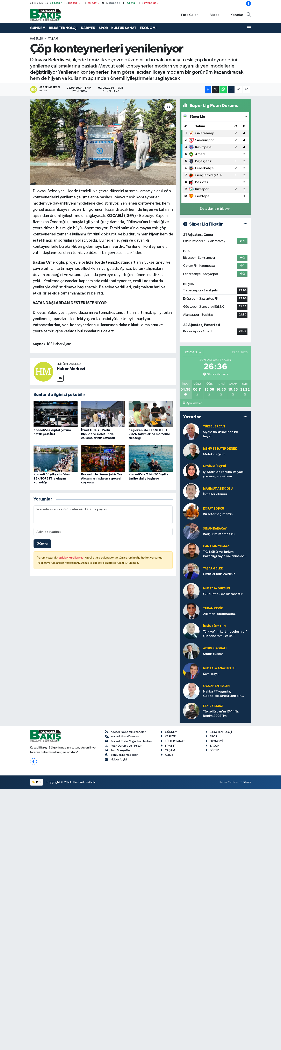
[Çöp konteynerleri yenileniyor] (103, 142)
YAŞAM (53, 38)
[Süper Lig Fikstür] (245, 224)
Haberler (36, 38)
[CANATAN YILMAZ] (191, 551)
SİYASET (170, 745)
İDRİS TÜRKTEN (214, 626)
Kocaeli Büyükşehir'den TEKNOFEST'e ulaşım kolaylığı (52, 478)
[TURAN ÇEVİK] (191, 611)
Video (214, 15)
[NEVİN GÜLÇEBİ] (191, 471)
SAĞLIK (214, 745)
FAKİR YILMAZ (213, 706)
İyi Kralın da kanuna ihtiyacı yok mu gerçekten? (223, 474)
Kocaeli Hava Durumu (125, 736)
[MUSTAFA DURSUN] (191, 591)
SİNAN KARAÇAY (215, 528)
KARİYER (88, 28)
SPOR (103, 28)
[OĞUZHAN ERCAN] (191, 691)
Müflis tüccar (213, 654)
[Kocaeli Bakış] (45, 14)
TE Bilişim (245, 782)
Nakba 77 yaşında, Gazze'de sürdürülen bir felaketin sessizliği (222, 694)
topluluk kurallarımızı (71, 557)
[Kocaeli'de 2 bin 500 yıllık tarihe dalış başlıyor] (151, 458)
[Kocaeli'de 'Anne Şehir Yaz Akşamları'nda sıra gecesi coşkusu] (103, 458)
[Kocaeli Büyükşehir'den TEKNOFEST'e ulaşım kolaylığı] (56, 458)
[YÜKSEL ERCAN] (191, 431)
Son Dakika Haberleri (124, 754)
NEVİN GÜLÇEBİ (214, 466)
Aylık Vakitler (193, 403)
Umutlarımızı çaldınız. (219, 574)
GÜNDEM (37, 28)
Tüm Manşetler (121, 750)
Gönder (42, 543)
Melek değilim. (214, 454)
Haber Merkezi (71, 369)
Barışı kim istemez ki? (219, 534)
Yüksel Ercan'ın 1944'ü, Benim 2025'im (221, 714)
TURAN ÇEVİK (213, 608)
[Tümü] (245, 417)
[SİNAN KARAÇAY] (191, 531)
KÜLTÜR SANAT (123, 28)
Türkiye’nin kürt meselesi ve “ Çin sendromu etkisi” (225, 634)
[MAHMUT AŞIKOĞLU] (191, 491)
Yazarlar (237, 15)
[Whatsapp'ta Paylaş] (223, 89)
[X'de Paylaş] (215, 89)
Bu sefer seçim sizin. (218, 514)
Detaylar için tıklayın (215, 209)
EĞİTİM (214, 750)
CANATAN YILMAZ (216, 546)
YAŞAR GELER (213, 568)
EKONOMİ (148, 28)
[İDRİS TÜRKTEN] (191, 631)
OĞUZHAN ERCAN (216, 686)
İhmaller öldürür (215, 494)
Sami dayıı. (211, 674)
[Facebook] (33, 761)
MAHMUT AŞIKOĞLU (218, 488)
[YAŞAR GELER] (191, 571)
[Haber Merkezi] (43, 371)
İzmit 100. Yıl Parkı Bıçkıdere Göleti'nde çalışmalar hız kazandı (98, 434)
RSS (38, 782)
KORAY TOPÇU (213, 508)
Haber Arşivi (119, 759)
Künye (169, 754)
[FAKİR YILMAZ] (191, 711)
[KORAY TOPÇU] (191, 511)
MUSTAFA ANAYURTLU (219, 668)
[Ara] (249, 15)
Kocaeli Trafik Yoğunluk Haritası (131, 741)
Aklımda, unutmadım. (219, 614)
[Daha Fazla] (231, 89)
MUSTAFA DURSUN (216, 588)
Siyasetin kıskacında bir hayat (220, 434)
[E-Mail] (60, 378)
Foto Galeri (190, 15)
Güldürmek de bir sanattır (223, 594)
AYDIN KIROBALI (214, 648)
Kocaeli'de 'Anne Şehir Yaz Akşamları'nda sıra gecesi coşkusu (101, 478)
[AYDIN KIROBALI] (191, 651)
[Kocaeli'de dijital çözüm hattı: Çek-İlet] (56, 414)
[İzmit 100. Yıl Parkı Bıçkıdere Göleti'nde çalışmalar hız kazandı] (103, 414)
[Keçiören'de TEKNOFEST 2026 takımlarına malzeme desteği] (151, 414)
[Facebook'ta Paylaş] (208, 89)
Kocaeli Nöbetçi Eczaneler (128, 731)
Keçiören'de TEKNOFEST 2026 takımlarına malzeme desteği (149, 434)
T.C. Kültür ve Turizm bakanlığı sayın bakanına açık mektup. (224, 554)
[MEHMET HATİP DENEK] (191, 451)
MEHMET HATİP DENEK (220, 448)
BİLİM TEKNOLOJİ (63, 28)
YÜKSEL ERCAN (214, 426)
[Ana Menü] (249, 28)
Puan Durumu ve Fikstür (126, 745)
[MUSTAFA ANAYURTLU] (191, 671)
